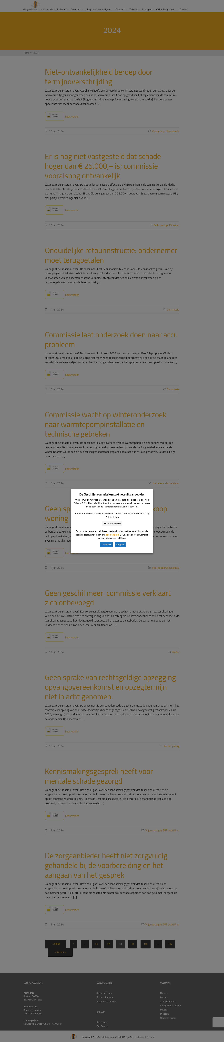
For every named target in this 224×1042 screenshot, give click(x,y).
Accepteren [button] (106, 544)
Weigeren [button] (120, 544)
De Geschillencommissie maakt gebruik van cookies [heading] (112, 494)
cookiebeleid (112, 534)
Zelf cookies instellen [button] (112, 523)
